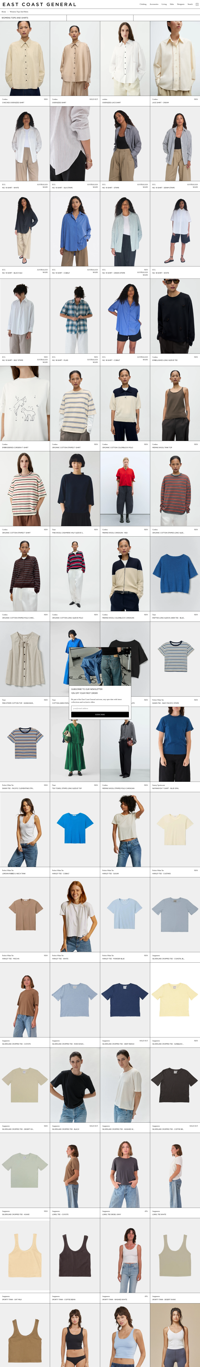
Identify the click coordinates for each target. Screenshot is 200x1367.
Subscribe (100, 715)
